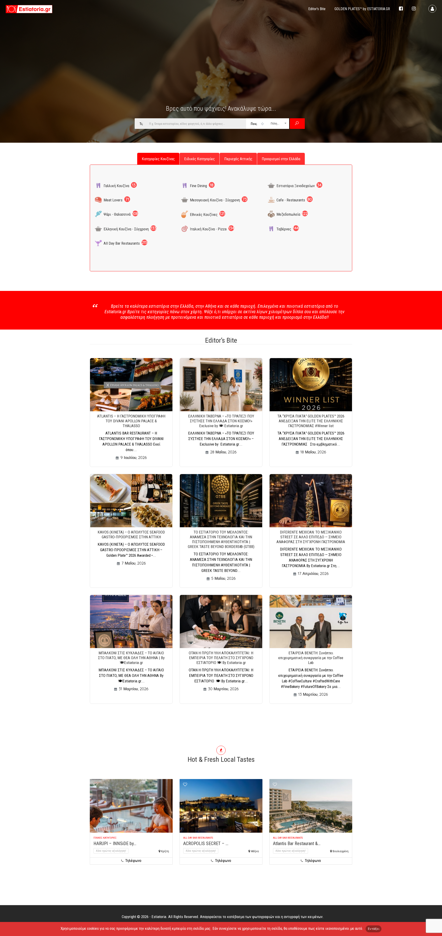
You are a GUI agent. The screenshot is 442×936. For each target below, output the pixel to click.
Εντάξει (373, 928)
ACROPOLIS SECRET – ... (205, 843)
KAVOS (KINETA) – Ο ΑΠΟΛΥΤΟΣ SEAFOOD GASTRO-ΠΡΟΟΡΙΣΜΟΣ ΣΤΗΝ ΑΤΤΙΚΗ (131, 534)
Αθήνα (255, 851)
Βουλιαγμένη (341, 851)
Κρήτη (165, 851)
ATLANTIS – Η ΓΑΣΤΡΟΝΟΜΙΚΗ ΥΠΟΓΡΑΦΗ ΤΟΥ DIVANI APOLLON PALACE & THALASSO (131, 421)
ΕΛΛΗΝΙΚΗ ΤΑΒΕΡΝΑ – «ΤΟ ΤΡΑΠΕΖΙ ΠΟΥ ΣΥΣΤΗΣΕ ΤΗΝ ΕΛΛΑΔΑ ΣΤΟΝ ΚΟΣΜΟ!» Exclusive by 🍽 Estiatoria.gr (221, 421)
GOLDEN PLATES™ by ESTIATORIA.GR (362, 9)
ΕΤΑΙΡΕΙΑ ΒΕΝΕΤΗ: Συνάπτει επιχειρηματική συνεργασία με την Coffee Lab (310, 658)
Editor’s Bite (317, 9)
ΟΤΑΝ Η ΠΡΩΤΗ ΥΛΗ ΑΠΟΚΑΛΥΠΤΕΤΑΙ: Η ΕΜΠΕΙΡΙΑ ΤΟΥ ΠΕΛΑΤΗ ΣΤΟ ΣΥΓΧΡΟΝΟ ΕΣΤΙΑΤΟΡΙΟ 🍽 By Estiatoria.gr (221, 658)
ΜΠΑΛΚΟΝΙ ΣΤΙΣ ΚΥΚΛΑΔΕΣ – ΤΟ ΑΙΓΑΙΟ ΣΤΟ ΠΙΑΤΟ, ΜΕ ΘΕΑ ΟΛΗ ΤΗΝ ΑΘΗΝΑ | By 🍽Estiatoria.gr (131, 658)
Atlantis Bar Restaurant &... (296, 843)
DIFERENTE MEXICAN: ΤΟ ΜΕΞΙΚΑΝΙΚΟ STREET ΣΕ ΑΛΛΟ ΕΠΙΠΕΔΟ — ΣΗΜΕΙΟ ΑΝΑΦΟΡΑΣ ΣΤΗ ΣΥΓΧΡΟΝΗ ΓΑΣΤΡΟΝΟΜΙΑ (310, 537)
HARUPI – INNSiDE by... (114, 843)
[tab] (158, 159)
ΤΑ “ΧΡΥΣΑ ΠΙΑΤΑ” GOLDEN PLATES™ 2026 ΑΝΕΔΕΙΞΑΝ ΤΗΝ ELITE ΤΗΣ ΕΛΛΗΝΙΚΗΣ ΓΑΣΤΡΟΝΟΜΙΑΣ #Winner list (310, 421)
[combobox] (267, 123)
